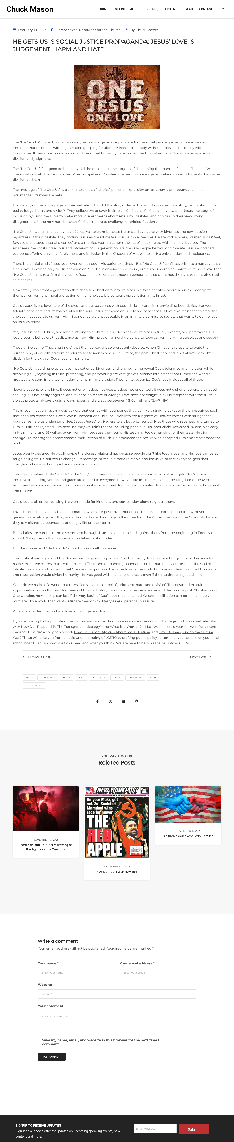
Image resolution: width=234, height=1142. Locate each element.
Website (45, 985)
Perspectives (66, 30)
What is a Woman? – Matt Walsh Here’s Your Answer (153, 627)
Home (104, 9)
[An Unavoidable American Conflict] (188, 804)
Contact (205, 9)
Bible (29, 677)
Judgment (135, 677)
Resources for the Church (100, 30)
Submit (194, 1129)
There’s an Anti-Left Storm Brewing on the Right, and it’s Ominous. (46, 847)
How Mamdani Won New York (117, 872)
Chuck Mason (147, 30)
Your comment (50, 1006)
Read (189, 9)
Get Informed (125, 9)
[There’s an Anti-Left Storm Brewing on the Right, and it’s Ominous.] (46, 808)
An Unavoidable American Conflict (188, 836)
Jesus (117, 677)
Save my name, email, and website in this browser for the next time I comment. (100, 1042)
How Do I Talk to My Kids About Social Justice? (112, 632)
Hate (81, 677)
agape (28, 306)
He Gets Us (99, 677)
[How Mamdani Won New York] (117, 822)
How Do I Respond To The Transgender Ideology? (61, 627)
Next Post (198, 657)
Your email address (137, 963)
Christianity (48, 677)
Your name (48, 963)
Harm (66, 677)
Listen (170, 9)
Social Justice (34, 685)
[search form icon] (223, 9)
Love (153, 677)
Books (150, 9)
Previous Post (39, 657)
